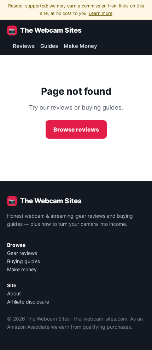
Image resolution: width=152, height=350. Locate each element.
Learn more (100, 13)
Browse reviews (76, 129)
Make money (22, 269)
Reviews (24, 46)
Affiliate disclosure (28, 302)
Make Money (80, 46)
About (14, 293)
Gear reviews (22, 253)
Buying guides (23, 261)
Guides (49, 46)
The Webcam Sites (45, 30)
